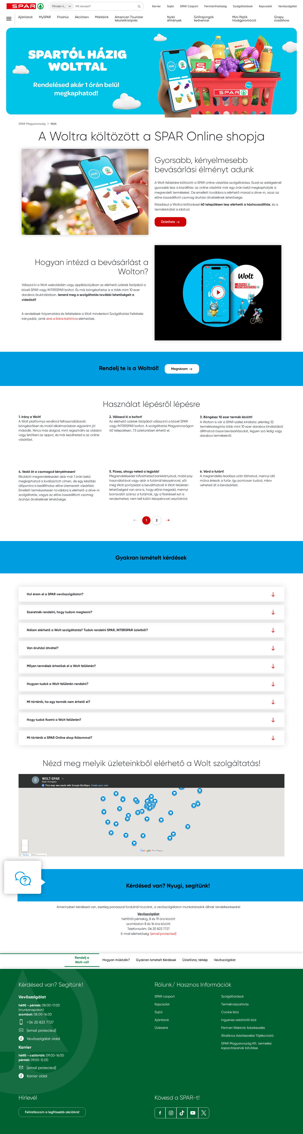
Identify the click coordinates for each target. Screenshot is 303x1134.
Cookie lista (230, 1012)
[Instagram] (171, 1112)
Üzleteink (161, 1028)
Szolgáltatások (232, 996)
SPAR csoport (165, 996)
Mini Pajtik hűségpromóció (244, 18)
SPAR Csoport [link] (189, 6)
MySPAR (45, 17)
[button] (218, 292)
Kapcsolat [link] (265, 6)
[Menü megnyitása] (10, 18)
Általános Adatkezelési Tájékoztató (247, 1036)
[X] (203, 1112)
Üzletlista (168, 222)
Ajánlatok (25, 17)
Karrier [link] (156, 6)
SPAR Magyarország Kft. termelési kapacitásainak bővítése (246, 1045)
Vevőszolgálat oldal (43, 1038)
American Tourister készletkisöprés (129, 18)
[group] (82, 960)
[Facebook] (160, 1112)
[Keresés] (139, 6)
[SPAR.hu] (25, 6)
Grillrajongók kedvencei (204, 18)
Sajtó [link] (170, 6)
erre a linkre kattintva (62, 319)
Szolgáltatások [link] (243, 6)
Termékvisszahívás (235, 1004)
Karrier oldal (36, 1076)
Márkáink (102, 17)
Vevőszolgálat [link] (287, 6)
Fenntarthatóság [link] (215, 6)
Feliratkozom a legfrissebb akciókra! (52, 1112)
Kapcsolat (162, 1004)
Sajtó (159, 1012)
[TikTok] (181, 1112)
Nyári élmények (174, 18)
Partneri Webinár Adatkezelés (243, 1028)
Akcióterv (82, 17)
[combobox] (62, 6)
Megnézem (180, 369)
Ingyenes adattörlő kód (238, 1020)
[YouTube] (192, 1112)
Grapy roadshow (281, 18)
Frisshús (63, 17)
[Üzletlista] (85, 192)
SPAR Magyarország (32, 123)
